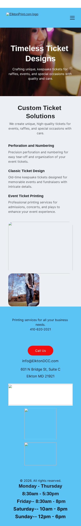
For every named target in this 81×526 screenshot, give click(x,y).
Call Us (40, 351)
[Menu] (72, 18)
